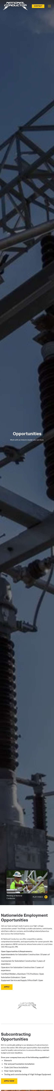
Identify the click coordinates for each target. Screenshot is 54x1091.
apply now (9, 1081)
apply (6, 987)
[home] (15, 6)
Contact (38, 6)
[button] (48, 6)
